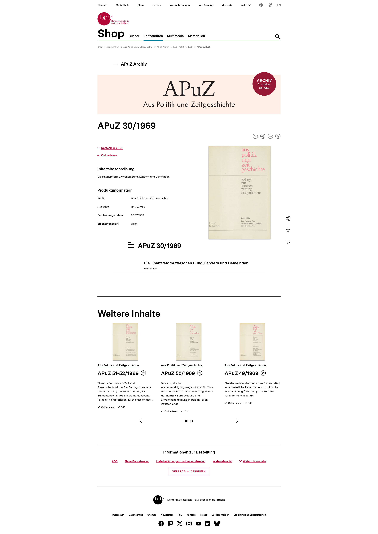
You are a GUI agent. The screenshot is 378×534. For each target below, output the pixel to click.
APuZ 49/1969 (241, 373)
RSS (180, 514)
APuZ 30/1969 (203, 47)
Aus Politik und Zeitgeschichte (137, 47)
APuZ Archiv (163, 47)
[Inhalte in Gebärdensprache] (270, 5)
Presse (203, 514)
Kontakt (190, 514)
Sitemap (151, 514)
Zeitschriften (113, 47)
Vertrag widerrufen (189, 471)
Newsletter (167, 514)
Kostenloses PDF (112, 148)
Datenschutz (136, 514)
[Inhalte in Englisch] (279, 5)
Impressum (118, 514)
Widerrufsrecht (222, 461)
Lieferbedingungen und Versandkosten (180, 461)
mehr (246, 5)
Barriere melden (220, 514)
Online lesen (109, 155)
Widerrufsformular (254, 461)
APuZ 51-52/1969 (118, 373)
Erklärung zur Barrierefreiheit (250, 514)
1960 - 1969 (178, 47)
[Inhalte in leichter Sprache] (261, 5)
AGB (115, 461)
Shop (99, 47)
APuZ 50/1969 (178, 373)
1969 (190, 47)
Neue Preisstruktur (137, 461)
